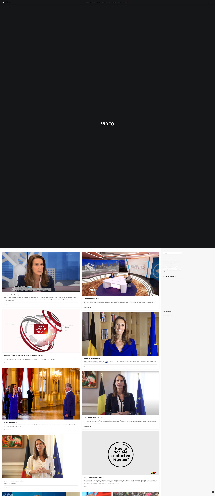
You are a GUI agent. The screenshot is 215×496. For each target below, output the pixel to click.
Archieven (114, 2)
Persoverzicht (171, 269)
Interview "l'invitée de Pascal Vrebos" (15, 295)
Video (164, 271)
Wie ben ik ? (92, 2)
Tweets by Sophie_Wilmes (168, 316)
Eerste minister (177, 262)
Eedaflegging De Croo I (11, 422)
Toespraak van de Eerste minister (14, 481)
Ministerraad (166, 267)
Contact (120, 2)
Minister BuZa (177, 266)
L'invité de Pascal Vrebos (91, 298)
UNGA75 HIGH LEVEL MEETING (93, 417)
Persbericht (166, 269)
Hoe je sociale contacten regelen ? (94, 478)
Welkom (87, 2)
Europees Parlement (167, 264)
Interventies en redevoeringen (169, 266)
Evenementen (173, 264)
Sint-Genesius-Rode (106, 2)
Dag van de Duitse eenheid (92, 359)
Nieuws (98, 2)
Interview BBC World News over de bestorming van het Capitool (23, 355)
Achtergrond (166, 262)
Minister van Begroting (173, 267)
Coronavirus (171, 262)
